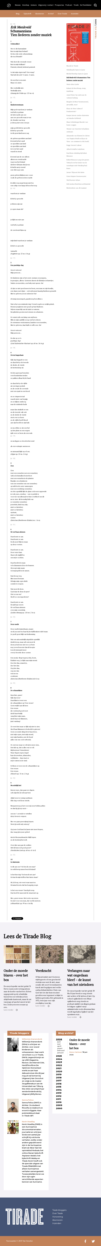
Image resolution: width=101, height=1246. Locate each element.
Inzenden (74, 13)
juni (59, 1042)
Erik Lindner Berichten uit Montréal (78, 184)
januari (60, 1053)
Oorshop (25, 5)
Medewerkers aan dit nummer (77, 188)
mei (58, 1044)
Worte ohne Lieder (73, 84)
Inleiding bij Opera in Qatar (76, 70)
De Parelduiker (86, 5)
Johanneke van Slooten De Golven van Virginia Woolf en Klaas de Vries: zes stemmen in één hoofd (78, 138)
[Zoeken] (95, 5)
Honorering (57, 1217)
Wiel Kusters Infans (73, 180)
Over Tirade (62, 13)
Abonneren (39, 13)
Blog (17, 13)
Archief (51, 13)
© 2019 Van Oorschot (24, 1241)
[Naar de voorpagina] (8, 5)
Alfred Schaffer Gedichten (75, 149)
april (59, 1046)
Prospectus (59, 5)
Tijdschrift (27, 13)
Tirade (76, 5)
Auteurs (34, 5)
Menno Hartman (75, 1052)
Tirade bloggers (59, 1210)
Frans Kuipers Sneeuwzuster (76, 176)
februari (61, 1050)
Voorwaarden (11, 1241)
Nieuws (18, 5)
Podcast (68, 5)
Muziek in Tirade (72, 66)
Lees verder (9, 1010)
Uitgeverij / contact (45, 5)
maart (59, 1048)
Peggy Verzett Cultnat (74, 145)
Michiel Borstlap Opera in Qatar (77, 74)
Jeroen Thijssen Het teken (75, 172)
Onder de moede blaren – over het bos (79, 1044)
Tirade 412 (95, 33)
